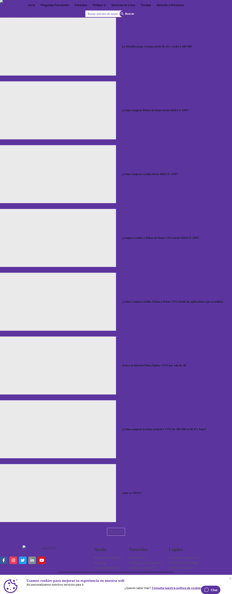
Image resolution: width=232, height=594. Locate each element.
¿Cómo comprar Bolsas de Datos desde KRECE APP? (155, 110)
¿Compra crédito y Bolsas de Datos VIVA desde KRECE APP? (160, 237)
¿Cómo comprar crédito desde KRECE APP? (150, 174)
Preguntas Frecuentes (55, 5)
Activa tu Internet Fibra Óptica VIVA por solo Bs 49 (154, 365)
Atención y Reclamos (170, 5)
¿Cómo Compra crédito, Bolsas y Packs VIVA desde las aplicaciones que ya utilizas (172, 301)
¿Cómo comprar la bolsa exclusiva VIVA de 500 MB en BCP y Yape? (164, 429)
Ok (230, 578)
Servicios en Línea (123, 5)
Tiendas (146, 5)
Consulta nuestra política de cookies (177, 587)
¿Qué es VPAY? (132, 493)
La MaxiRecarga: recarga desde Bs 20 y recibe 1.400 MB (157, 46)
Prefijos (97, 5)
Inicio (31, 5)
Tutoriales (80, 5)
